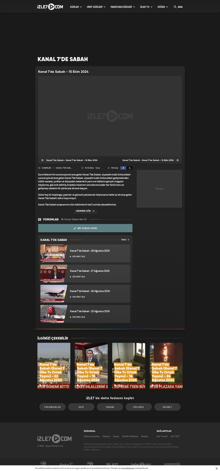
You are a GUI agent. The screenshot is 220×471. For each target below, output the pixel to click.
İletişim (144, 436)
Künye (116, 436)
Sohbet (167, 407)
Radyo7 (66, 464)
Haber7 (141, 464)
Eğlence (138, 407)
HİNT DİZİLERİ (95, 7)
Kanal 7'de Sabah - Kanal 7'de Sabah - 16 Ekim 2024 (71, 160)
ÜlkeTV (112, 464)
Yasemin (172, 464)
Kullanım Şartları (92, 436)
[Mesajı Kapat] (217, 468)
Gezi (81, 407)
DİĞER (162, 7)
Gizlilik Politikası (130, 436)
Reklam (106, 436)
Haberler (46, 168)
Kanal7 (43, 464)
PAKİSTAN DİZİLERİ (121, 7)
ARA (180, 7)
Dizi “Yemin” (162, 436)
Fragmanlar (52, 407)
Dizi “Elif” (175, 436)
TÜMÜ (124, 240)
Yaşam (110, 407)
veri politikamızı (127, 468)
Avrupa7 (90, 464)
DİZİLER (74, 7)
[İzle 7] (50, 6)
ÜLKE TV (145, 7)
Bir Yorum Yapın (87, 228)
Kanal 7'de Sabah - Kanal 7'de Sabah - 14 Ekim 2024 (148, 160)
